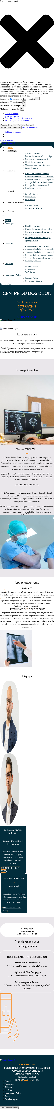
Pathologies (12, 150)
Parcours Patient (31, 205)
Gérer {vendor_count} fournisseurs (19, 118)
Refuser (13, 125)
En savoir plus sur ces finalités (17, 120)
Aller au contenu (6, 141)
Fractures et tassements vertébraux (38, 159)
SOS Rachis (30, 199)
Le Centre (11, 190)
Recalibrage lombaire (33, 188)
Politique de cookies (13, 132)
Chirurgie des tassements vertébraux (39, 185)
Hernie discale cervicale (34, 162)
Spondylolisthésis (31, 167)
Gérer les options (11, 114)
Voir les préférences (25, 125)
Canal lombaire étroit (33, 153)
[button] (27, 41)
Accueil (10, 147)
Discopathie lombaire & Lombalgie (38, 156)
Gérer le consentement (9, 1108)
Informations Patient (16, 202)
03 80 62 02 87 (27, 317)
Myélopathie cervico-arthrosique (37, 165)
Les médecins (30, 196)
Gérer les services (12, 116)
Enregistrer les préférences (11, 128)
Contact (11, 211)
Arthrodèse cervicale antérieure (37, 173)
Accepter (4, 125)
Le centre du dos (31, 193)
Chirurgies (11, 170)
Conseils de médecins (33, 208)
